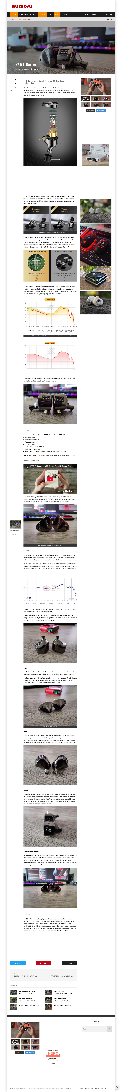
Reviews (43, 15)
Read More (14, 534)
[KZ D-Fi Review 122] (50, 786)
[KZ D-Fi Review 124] (50, 909)
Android (94, 15)
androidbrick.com (53, 1055)
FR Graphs (66, 15)
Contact (105, 15)
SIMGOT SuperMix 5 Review (15, 531)
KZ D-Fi (73, 455)
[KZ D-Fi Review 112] (50, 167)
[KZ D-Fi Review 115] (50, 315)
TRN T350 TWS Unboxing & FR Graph (25, 975)
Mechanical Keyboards (28, 15)
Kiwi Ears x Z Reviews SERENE (27, 991)
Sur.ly (56, 1059)
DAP (86, 15)
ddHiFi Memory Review (60, 998)
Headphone (23, 1000)
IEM (56, 15)
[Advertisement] (79, 6)
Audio (14, 15)
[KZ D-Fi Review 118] (50, 524)
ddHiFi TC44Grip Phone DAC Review (29, 19)
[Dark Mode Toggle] (117, 1087)
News (51, 15)
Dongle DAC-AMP (59, 993)
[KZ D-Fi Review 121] (50, 705)
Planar (57, 1000)
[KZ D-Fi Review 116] (50, 375)
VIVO (106, 1088)
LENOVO (97, 1088)
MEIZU (102, 1088)
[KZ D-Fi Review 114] (50, 283)
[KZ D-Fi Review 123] (50, 848)
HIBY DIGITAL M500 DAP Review (62, 1006)
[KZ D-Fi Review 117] (50, 425)
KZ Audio (39, 455)
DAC (74, 15)
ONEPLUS (87, 1088)
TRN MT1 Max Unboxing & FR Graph (62, 975)
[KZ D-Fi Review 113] (50, 218)
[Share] (15, 80)
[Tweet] (15, 83)
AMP (81, 15)
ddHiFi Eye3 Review (59, 991)
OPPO (92, 1088)
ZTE (110, 1088)
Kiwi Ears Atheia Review (25, 998)
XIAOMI (81, 1088)
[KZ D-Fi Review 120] (50, 664)
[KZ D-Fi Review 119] (50, 605)
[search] (109, 1029)
